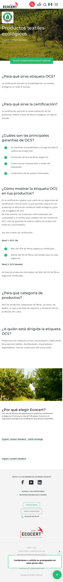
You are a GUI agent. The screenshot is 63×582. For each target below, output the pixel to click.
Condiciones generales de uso (31, 551)
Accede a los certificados (33, 491)
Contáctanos (31, 505)
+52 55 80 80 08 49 (31, 516)
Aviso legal (31, 548)
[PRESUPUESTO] (32, 4)
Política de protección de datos (31, 555)
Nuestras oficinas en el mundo (33, 495)
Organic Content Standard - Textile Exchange (22, 439)
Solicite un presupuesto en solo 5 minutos (31, 61)
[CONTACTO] (39, 4)
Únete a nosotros (31, 511)
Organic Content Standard (14, 458)
